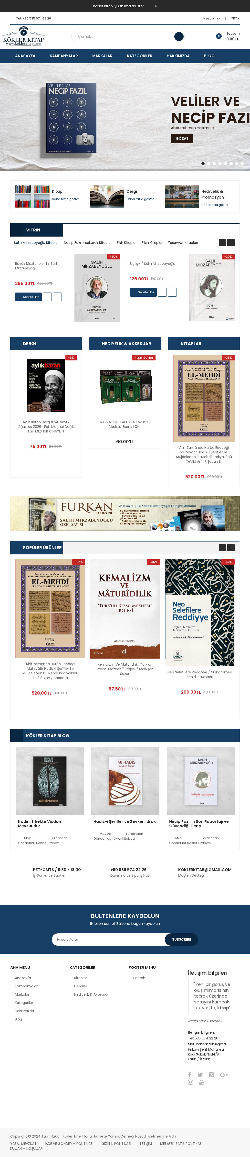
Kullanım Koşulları (26, 1148)
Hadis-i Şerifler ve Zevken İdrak (125, 821)
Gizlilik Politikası (116, 1143)
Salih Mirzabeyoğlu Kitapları (37, 242)
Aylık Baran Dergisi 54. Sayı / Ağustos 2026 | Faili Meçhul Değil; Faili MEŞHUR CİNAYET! (46, 427)
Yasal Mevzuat (23, 1143)
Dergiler (80, 986)
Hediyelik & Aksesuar (91, 994)
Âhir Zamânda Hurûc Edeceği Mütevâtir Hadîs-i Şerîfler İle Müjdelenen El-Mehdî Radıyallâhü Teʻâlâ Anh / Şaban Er (204, 454)
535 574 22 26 (206, 1038)
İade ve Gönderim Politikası (69, 1143)
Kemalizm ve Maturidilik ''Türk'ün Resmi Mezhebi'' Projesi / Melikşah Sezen (125, 669)
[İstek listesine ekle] (207, 33)
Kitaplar (80, 977)
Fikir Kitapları (127, 242)
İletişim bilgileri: (201, 1032)
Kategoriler (24, 1002)
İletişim (145, 1143)
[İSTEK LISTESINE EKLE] (47, 297)
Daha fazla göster (65, 199)
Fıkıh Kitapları (152, 242)
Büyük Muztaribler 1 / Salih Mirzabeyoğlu (36, 266)
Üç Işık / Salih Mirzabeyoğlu (152, 263)
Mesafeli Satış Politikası (181, 1143)
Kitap (57, 191)
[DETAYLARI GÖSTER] (57, 297)
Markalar (22, 994)
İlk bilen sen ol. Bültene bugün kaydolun (125, 923)
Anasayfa (23, 977)
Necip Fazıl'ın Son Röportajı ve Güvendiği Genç (199, 824)
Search (139, 977)
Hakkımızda (24, 1011)
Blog (18, 1019)
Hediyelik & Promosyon (212, 194)
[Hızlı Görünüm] (97, 288)
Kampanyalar (26, 986)
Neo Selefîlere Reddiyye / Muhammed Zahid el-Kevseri (199, 674)
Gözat (182, 138)
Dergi (132, 191)
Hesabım (211, 18)
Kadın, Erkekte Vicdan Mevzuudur (39, 824)
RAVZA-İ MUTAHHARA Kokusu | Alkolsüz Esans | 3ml (125, 424)
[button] (79, 295)
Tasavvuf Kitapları (183, 242)
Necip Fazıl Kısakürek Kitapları (88, 242)
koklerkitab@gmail (211, 1044)
